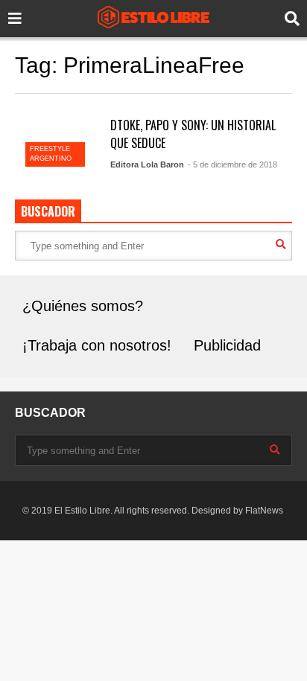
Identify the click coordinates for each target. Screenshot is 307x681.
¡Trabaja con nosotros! (96, 345)
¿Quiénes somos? (82, 306)
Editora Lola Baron (147, 164)
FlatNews (264, 510)
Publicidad (227, 345)
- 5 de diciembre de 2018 (232, 164)
